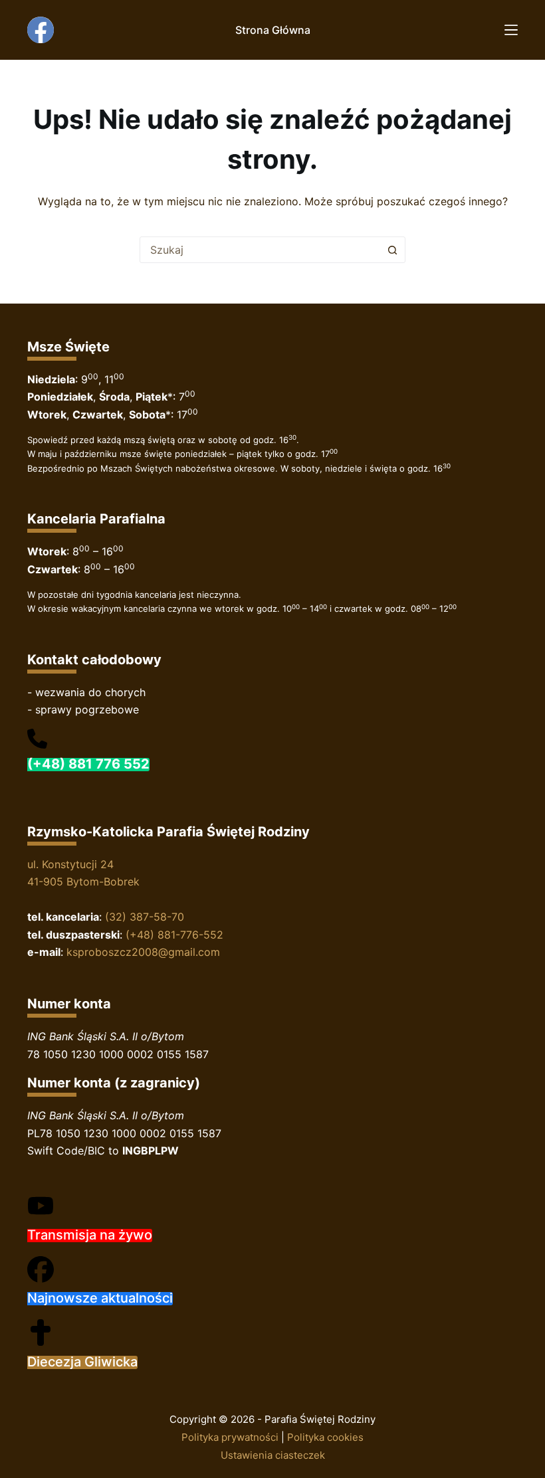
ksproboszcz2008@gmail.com (143, 952)
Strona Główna (272, 30)
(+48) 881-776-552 (174, 934)
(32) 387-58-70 (144, 916)
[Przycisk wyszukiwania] (392, 249)
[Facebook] (40, 30)
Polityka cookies (325, 1437)
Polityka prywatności (229, 1437)
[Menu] (511, 30)
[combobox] (260, 249)
